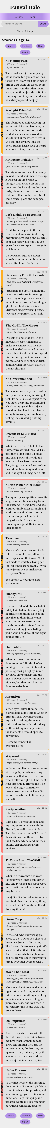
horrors (10, 491)
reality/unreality (24, 166)
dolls (26, 117)
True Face (12, 538)
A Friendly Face (16, 61)
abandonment (13, 117)
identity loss (37, 281)
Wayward (12, 756)
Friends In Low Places (21, 433)
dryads (10, 67)
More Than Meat (17, 972)
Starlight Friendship (19, 110)
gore (16, 978)
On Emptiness (15, 1021)
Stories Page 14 (16, 40)
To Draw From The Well (22, 860)
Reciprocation (15, 809)
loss (21, 117)
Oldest (25, 52)
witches (33, 117)
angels (9, 762)
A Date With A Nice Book (23, 485)
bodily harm (31, 332)
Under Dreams (15, 1070)
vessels (35, 166)
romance (28, 491)
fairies (19, 221)
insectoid (25, 224)
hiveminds (15, 224)
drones (10, 385)
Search (43, 24)
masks (16, 67)
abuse (22, 1027)
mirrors (10, 332)
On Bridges (13, 647)
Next (40, 46)
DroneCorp (13, 919)
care (21, 600)
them (14, 166)
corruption (17, 981)
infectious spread (22, 653)
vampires (11, 816)
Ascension (12, 696)
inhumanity (38, 385)
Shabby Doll (13, 594)
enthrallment (25, 281)
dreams (19, 1077)
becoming (11, 221)
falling (34, 762)
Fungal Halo (25, 7)
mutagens (11, 929)
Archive (19, 16)
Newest (10, 46)
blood (25, 221)
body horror (24, 978)
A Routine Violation (19, 159)
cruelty (10, 285)
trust (22, 67)
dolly (39, 117)
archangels (18, 762)
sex (25, 600)
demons (32, 221)
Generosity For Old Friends (24, 275)
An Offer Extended (18, 379)
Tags (32, 16)
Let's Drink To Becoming (23, 214)
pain (9, 166)
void (32, 224)
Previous (26, 46)
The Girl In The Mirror (21, 325)
